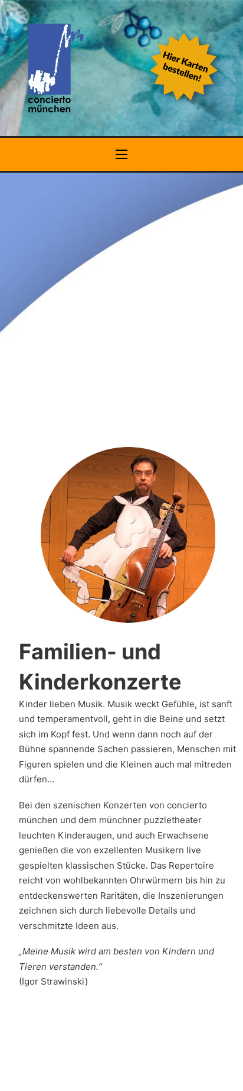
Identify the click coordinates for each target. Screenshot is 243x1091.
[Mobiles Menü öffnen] (121, 154)
